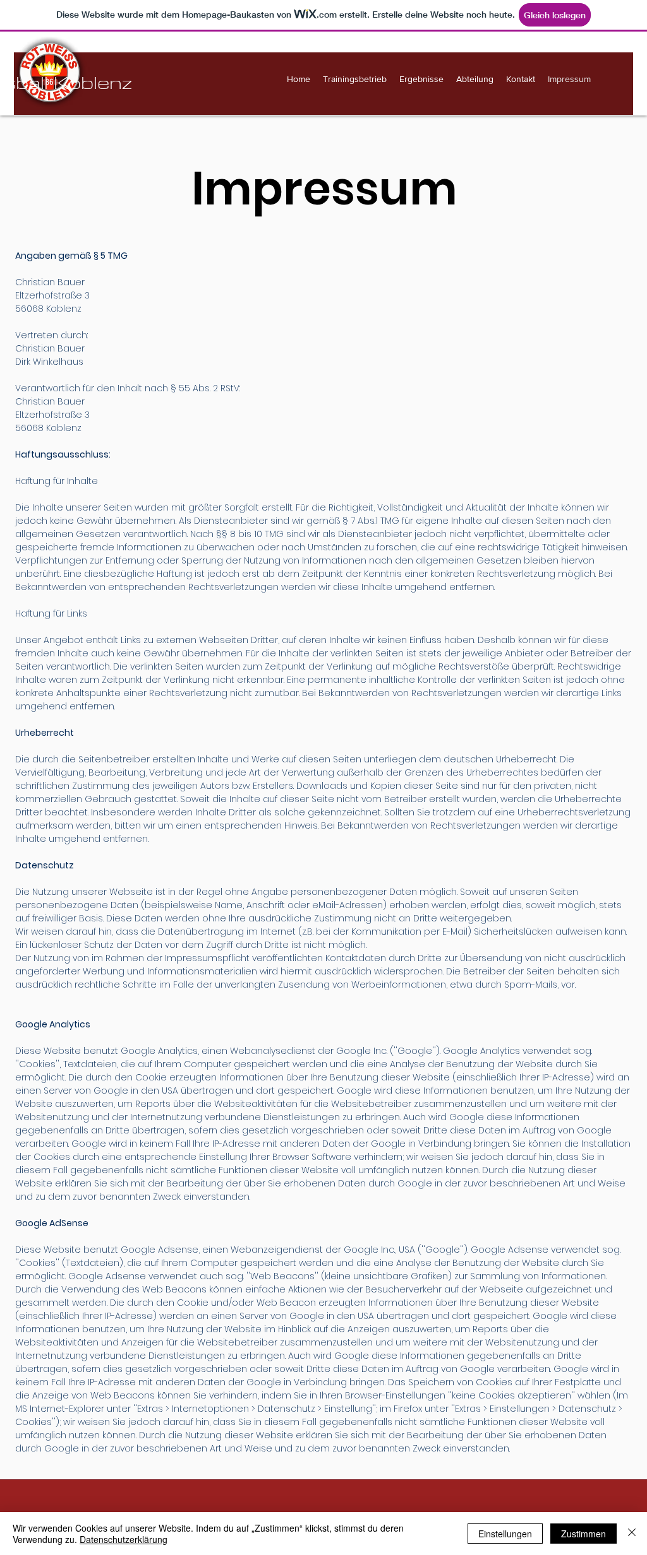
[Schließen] (631, 1533)
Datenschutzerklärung (123, 1539)
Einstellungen (505, 1533)
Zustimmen (583, 1533)
